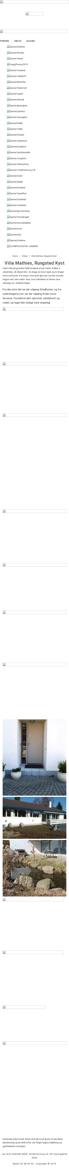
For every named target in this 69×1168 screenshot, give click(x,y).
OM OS (17, 41)
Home (15, 256)
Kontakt (31, 41)
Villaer (25, 256)
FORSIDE (4, 41)
